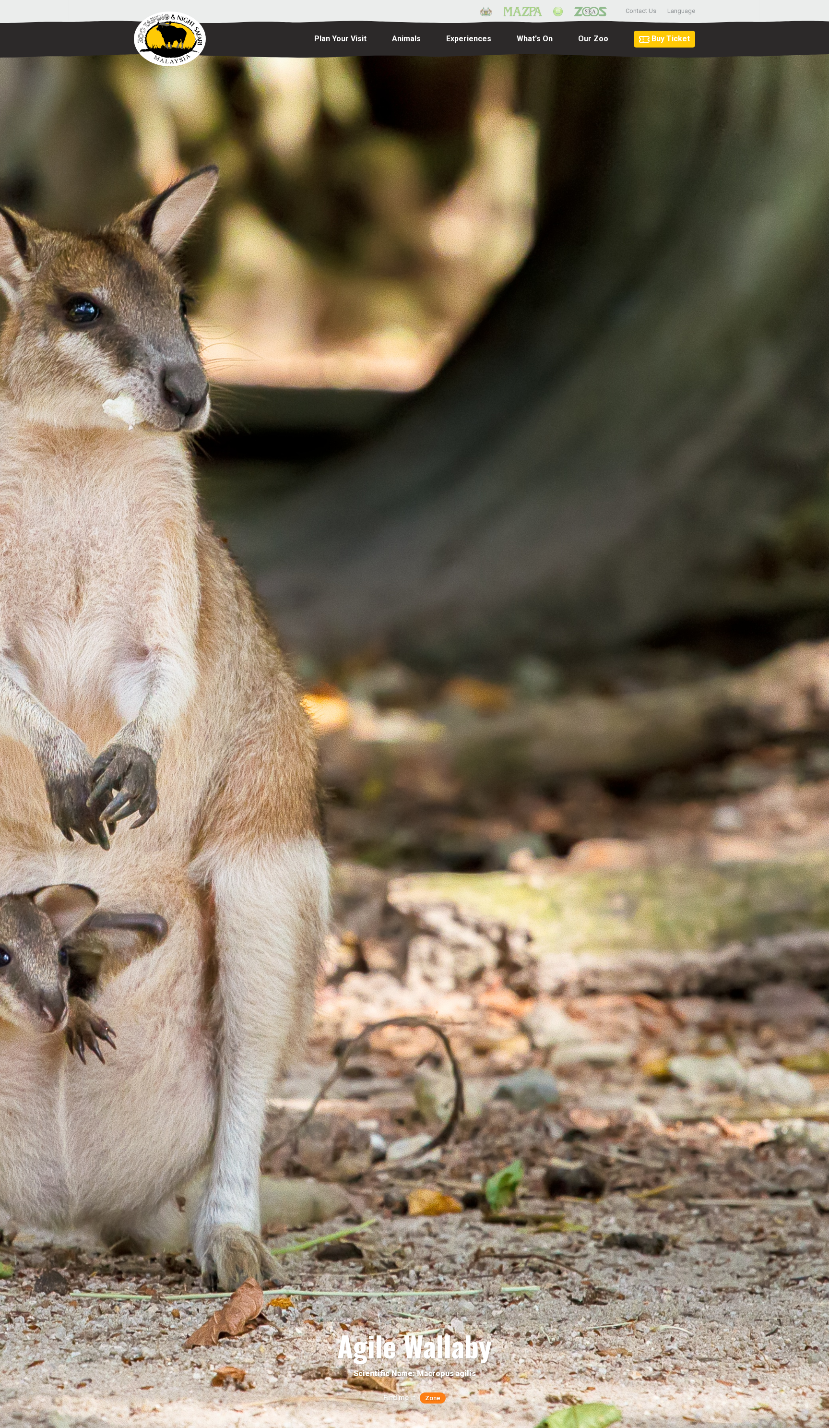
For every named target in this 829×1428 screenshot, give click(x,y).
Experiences (468, 38)
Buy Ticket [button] (670, 38)
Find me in (411, 1398)
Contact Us (641, 10)
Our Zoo (593, 38)
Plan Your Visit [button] (340, 38)
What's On (535, 38)
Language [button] (681, 10)
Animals (406, 38)
